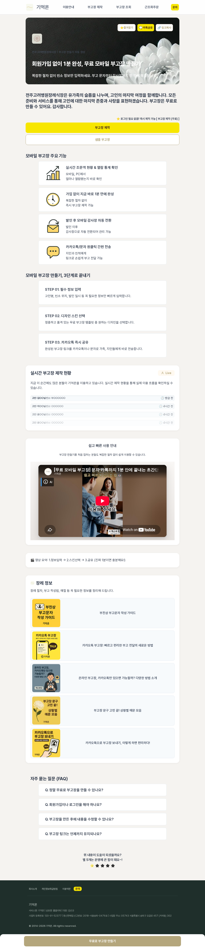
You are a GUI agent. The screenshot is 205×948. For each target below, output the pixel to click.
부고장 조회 (123, 7)
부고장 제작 (102, 128)
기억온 (42, 7)
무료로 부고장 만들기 (102, 941)
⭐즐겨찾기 (126, 27)
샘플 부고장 (102, 140)
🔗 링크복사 (164, 27)
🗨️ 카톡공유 (146, 27)
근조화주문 (152, 7)
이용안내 (68, 7)
